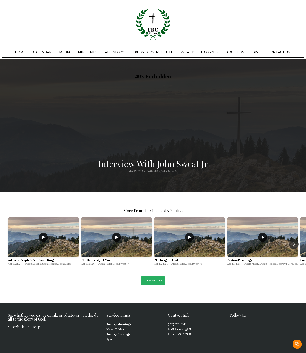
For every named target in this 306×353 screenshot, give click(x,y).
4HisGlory (115, 52)
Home (20, 52)
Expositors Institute (153, 52)
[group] (43, 242)
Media (64, 52)
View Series (153, 280)
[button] (293, 244)
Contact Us (279, 52)
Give (256, 52)
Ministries (87, 52)
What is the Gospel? (200, 52)
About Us (235, 52)
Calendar (42, 52)
